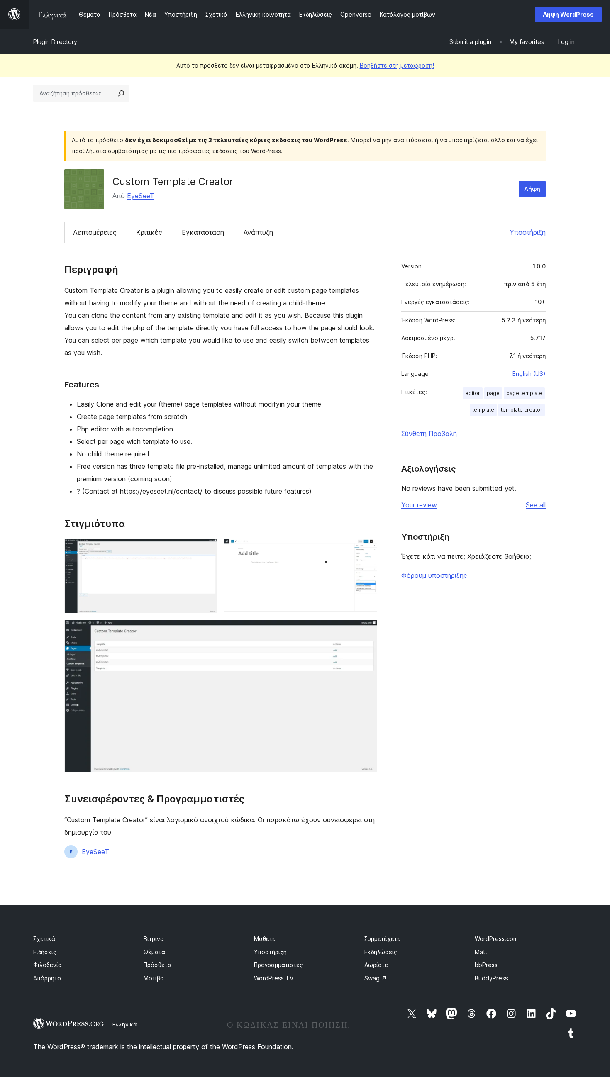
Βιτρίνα (154, 938)
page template (524, 393)
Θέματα (154, 951)
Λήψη (532, 188)
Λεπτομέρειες (95, 232)
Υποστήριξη (528, 232)
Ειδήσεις (44, 951)
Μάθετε (265, 938)
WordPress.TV (273, 978)
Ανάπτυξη (258, 232)
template (483, 410)
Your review (419, 505)
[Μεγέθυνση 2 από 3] (366, 550)
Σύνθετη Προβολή (429, 433)
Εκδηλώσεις (380, 951)
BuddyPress (491, 978)
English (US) (529, 373)
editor (472, 393)
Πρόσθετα (157, 964)
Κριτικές (149, 232)
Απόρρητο (47, 978)
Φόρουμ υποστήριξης (434, 575)
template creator (521, 410)
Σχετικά (44, 938)
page (493, 393)
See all (536, 505)
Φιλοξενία (47, 964)
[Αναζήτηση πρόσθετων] (121, 93)
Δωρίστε (376, 964)
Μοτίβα (154, 978)
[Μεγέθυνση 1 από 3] (206, 550)
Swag (375, 978)
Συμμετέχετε (382, 938)
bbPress (486, 964)
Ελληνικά (124, 1024)
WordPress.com (496, 938)
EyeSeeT (140, 196)
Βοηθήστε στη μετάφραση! (397, 65)
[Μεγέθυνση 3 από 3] (366, 631)
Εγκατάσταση (203, 232)
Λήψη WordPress (568, 14)
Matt (481, 951)
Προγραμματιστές (278, 964)
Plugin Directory (55, 41)
